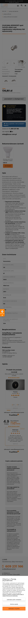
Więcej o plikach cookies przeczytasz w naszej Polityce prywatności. (13, 595)
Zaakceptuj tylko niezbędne (14, 599)
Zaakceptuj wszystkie (14, 608)
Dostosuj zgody (14, 604)
